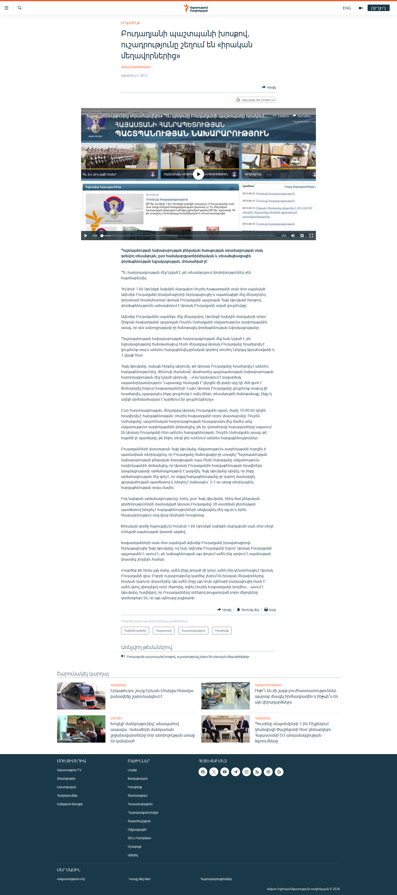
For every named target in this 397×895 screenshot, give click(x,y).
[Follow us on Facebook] (202, 771)
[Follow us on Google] (279, 771)
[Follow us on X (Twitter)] (213, 771)
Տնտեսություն (137, 795)
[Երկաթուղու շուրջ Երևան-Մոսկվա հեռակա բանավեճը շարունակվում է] (81, 696)
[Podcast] (268, 771)
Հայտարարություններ (216, 879)
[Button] (269, 87)
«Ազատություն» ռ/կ (71, 879)
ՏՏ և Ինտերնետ (139, 838)
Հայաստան (119, 685)
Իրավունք (130, 23)
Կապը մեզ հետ (139, 879)
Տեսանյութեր (66, 778)
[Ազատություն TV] (361, 8)
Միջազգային (137, 829)
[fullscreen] (311, 235)
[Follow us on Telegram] (235, 771)
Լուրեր (132, 770)
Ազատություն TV (69, 770)
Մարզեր (117, 718)
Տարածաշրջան (139, 821)
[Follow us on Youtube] (224, 771)
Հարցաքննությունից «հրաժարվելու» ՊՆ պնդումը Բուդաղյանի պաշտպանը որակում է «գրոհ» (185, 115)
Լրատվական (66, 787)
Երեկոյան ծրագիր (70, 804)
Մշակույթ (134, 846)
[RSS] (257, 771)
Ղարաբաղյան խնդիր (143, 812)
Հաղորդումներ (67, 795)
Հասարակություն (268, 685)
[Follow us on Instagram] (246, 771)
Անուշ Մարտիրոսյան (136, 67)
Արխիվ (133, 855)
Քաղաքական (137, 778)
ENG (347, 8)
